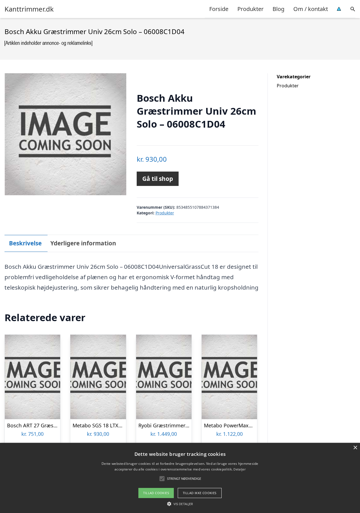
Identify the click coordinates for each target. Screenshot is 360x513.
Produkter (250, 9)
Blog (278, 9)
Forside (218, 9)
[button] (180, 504)
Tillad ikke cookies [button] (200, 493)
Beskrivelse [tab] (25, 243)
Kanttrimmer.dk (29, 9)
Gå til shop (157, 179)
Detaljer (239, 469)
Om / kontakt (310, 9)
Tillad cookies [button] (156, 493)
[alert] (180, 478)
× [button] (355, 448)
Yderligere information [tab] (83, 243)
